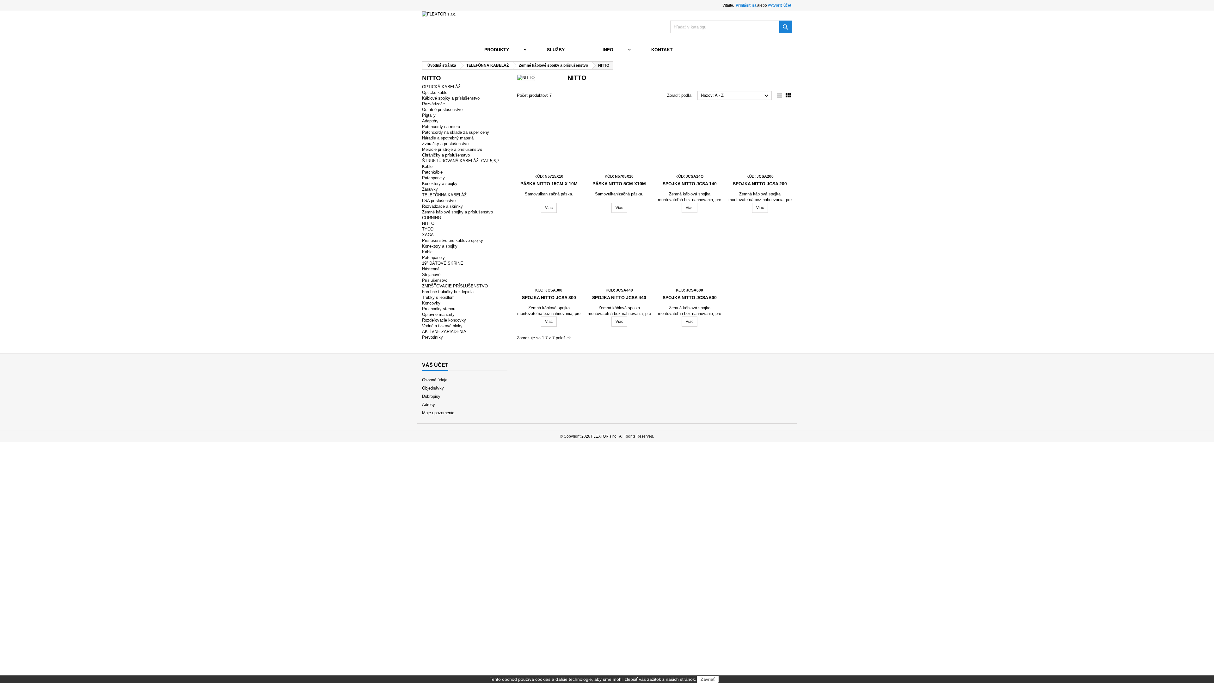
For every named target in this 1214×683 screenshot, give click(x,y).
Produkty (496, 49)
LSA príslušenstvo (439, 200)
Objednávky (433, 388)
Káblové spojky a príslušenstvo (451, 98)
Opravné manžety (438, 314)
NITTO (428, 223)
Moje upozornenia (438, 412)
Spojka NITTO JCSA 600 (690, 297)
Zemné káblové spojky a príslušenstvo (457, 212)
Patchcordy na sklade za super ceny (455, 132)
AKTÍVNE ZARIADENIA (444, 331)
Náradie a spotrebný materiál (448, 138)
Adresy (428, 404)
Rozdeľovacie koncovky (444, 320)
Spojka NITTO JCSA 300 (549, 297)
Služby (556, 49)
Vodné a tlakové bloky (442, 325)
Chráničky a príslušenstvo (446, 155)
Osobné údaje (434, 380)
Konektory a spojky (439, 183)
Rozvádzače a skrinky (442, 206)
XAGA (428, 234)
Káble (427, 166)
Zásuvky (430, 189)
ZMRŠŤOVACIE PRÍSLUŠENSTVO (455, 286)
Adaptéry (430, 121)
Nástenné (430, 269)
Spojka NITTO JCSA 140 (690, 183)
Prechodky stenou (438, 308)
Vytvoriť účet (779, 5)
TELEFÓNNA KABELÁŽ (444, 195)
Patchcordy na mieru (441, 126)
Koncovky (431, 303)
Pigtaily (429, 115)
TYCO (427, 229)
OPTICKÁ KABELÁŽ (441, 86)
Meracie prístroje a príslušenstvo (452, 149)
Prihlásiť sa (746, 5)
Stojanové (431, 274)
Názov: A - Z (735, 96)
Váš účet (435, 365)
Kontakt (662, 49)
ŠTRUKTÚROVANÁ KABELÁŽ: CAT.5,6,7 (460, 160)
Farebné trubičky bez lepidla (448, 291)
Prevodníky (432, 337)
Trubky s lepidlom (438, 297)
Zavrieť (708, 679)
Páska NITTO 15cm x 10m (549, 183)
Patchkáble (432, 172)
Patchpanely (433, 177)
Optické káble (434, 92)
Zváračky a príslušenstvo (445, 143)
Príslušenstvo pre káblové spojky (452, 240)
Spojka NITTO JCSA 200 (760, 183)
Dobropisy (431, 396)
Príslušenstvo (434, 280)
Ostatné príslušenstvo (442, 109)
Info (608, 49)
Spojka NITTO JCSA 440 (619, 297)
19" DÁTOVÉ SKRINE (442, 263)
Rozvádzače (433, 104)
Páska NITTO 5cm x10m (619, 183)
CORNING (431, 217)
